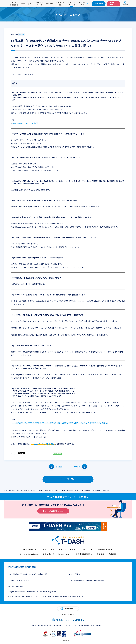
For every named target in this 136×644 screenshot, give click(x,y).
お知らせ (21, 34)
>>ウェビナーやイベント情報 (42, 444)
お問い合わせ (48, 554)
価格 (52, 549)
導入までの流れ (60, 3)
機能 (23, 4)
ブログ (82, 549)
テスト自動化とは (14, 3)
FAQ (91, 549)
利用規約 (100, 554)
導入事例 (49, 4)
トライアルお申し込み (53, 510)
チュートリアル (39, 3)
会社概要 (112, 554)
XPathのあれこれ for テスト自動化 (25, 123)
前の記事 (59, 466)
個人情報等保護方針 (84, 554)
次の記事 (76, 466)
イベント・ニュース (71, 3)
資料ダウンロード (105, 549)
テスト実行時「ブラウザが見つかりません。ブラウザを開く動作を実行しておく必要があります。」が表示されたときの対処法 (60, 422)
